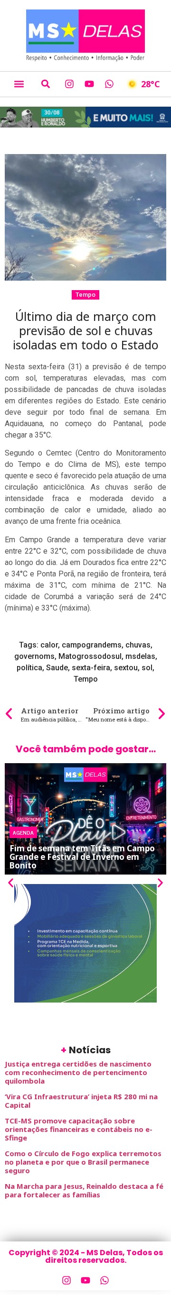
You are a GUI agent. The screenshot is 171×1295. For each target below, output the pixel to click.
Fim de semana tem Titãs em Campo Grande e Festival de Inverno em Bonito (82, 857)
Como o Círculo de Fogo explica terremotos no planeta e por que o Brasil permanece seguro (83, 1162)
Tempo (85, 294)
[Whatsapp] (109, 83)
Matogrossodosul (90, 656)
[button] (19, 84)
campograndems (92, 644)
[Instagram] (69, 83)
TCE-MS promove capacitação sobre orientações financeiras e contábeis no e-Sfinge (78, 1129)
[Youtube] (89, 83)
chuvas (138, 644)
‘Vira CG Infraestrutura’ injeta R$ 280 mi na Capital (81, 1101)
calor (49, 644)
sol (147, 667)
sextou (126, 667)
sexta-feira (91, 667)
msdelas (140, 656)
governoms (34, 656)
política (29, 667)
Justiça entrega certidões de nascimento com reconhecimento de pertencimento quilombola (78, 1072)
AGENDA (23, 832)
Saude (57, 667)
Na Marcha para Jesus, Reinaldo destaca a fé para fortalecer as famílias (84, 1190)
